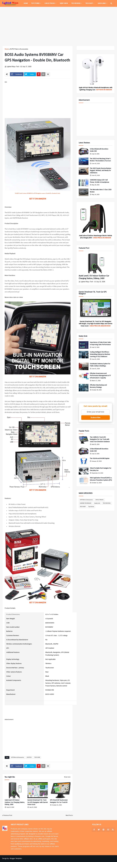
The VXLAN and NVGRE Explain (99, 458)
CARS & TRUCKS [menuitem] (50, 3)
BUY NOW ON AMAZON (104, 90)
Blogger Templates (16, 858)
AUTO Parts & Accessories (19, 49)
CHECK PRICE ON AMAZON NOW (100, 326)
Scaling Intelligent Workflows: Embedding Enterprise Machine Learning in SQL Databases (100, 354)
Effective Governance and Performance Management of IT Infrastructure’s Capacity (100, 376)
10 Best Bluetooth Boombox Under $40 (99, 150)
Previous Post (7, 815)
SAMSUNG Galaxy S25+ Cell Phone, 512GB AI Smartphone (99, 181)
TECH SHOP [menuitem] (89, 3)
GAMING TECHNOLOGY (85, 503)
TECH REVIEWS (107, 503)
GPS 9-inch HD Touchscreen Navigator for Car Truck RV (59, 801)
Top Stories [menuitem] (35, 3)
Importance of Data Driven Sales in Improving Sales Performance (100, 343)
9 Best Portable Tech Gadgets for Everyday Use (100, 469)
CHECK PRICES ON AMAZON (102, 238)
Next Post (69, 815)
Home (7, 49)
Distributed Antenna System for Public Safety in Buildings (100, 365)
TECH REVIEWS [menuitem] (76, 3)
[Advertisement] (58, 26)
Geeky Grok (97, 503)
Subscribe (95, 417)
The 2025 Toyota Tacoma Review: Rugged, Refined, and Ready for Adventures (100, 171)
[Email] (43, 74)
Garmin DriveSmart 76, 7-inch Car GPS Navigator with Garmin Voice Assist (37, 802)
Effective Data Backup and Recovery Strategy (98, 386)
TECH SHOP (37, 757)
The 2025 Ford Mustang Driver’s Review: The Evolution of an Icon (100, 160)
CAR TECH (29, 757)
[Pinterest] (39, 74)
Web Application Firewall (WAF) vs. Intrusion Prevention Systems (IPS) (101, 479)
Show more (67, 777)
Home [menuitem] (26, 3)
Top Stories (91, 506)
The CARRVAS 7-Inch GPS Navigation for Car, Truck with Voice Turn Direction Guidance (100, 439)
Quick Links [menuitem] (102, 3)
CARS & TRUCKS (100, 499)
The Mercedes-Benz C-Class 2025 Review (101, 191)
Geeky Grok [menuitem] (64, 3)
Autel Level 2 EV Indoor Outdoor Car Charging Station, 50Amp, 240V (15, 802)
